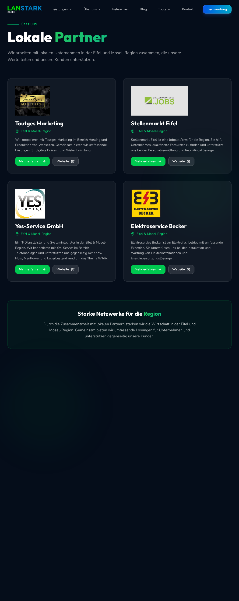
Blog (143, 9)
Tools (162, 9)
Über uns (90, 9)
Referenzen (120, 9)
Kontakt (187, 9)
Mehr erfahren (29, 161)
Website (62, 161)
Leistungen (60, 9)
